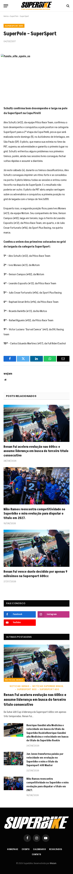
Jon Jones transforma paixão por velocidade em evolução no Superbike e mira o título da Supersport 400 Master (44, 759)
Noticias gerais (14, 679)
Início (6, 16)
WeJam (53, 863)
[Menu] (6, 6)
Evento (26, 849)
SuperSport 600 (14, 25)
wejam (8, 373)
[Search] (67, 6)
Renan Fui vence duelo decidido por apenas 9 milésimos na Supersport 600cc (35, 573)
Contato (36, 854)
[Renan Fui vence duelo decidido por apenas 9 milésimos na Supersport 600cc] (36, 548)
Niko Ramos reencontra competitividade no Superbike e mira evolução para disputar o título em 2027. (34, 513)
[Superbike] (36, 6)
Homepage (12, 849)
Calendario (39, 849)
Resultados (55, 849)
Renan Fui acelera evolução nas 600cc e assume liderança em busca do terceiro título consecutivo (36, 451)
